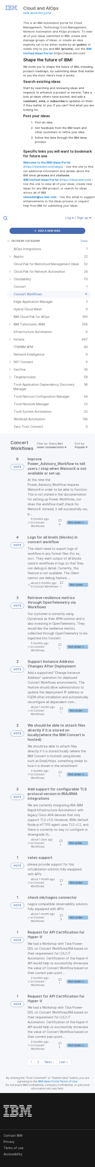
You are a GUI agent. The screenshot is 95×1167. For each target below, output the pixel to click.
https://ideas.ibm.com (75, 179)
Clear (84, 241)
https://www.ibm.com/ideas (43, 166)
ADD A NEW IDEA (48, 230)
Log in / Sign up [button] (77, 218)
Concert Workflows (38, 524)
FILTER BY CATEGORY (25, 241)
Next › (49, 1062)
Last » (63, 1062)
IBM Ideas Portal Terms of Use (57, 1081)
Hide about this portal (37, 13)
